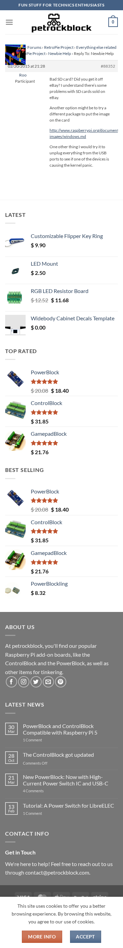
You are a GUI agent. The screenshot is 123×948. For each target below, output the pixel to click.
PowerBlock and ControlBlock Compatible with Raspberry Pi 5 (60, 729)
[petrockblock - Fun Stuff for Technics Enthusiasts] (61, 22)
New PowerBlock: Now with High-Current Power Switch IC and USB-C (65, 779)
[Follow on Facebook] (11, 681)
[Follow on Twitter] (36, 681)
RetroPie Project (58, 47)
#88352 (108, 66)
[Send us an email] (48, 681)
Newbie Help (59, 53)
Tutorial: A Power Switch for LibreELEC (68, 805)
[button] (9, 22)
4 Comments (43, 791)
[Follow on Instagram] (23, 681)
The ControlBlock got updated (58, 754)
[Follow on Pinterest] (60, 681)
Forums (34, 47)
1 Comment (43, 740)
